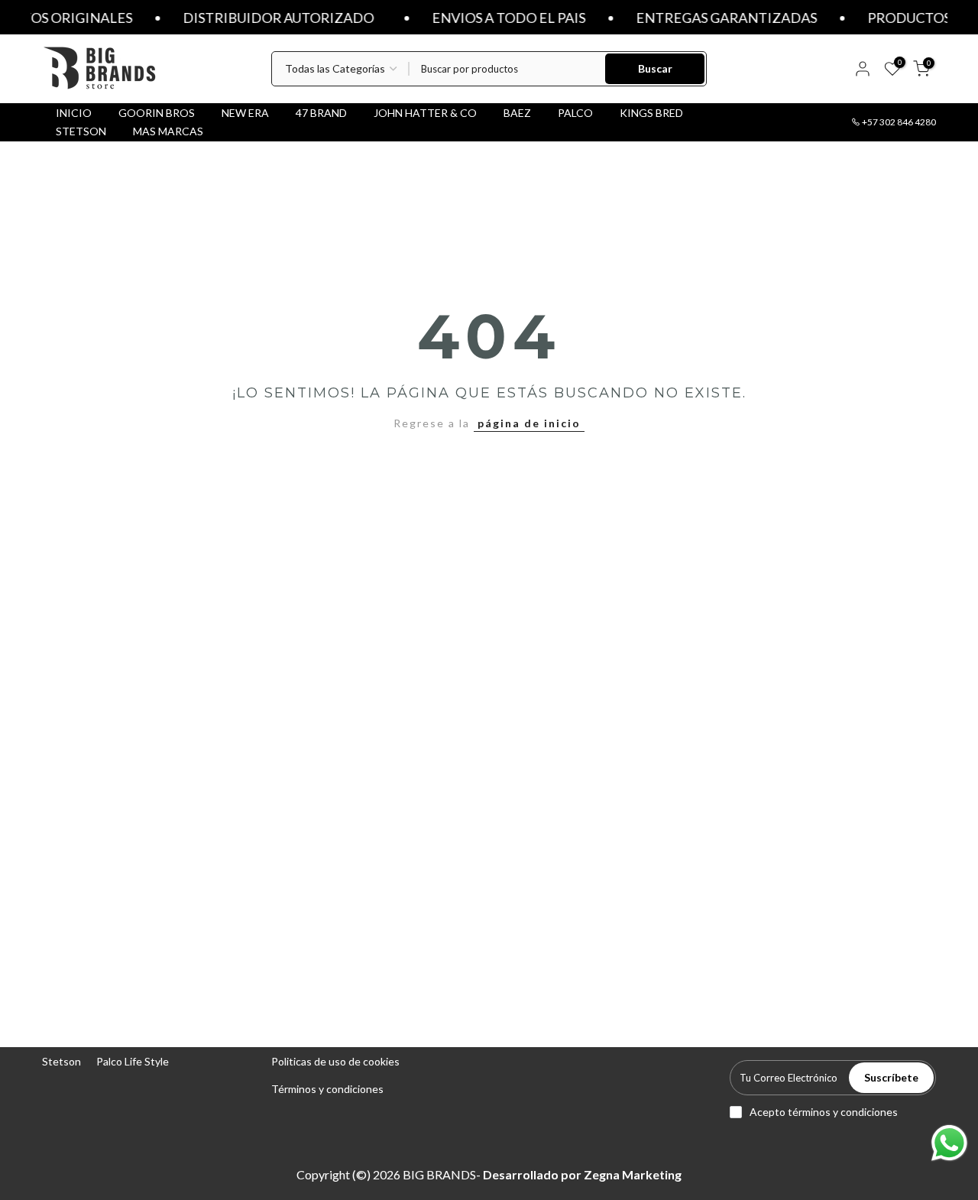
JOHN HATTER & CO (425, 112)
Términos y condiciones (327, 1088)
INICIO (74, 112)
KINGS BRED (651, 112)
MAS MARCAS (168, 131)
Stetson (61, 1061)
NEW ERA (245, 112)
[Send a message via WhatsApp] (949, 1143)
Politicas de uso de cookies (335, 1061)
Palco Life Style (132, 1061)
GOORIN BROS (156, 112)
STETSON (81, 131)
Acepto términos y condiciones (824, 1111)
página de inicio (529, 423)
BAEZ (517, 112)
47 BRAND (321, 112)
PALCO (575, 112)
